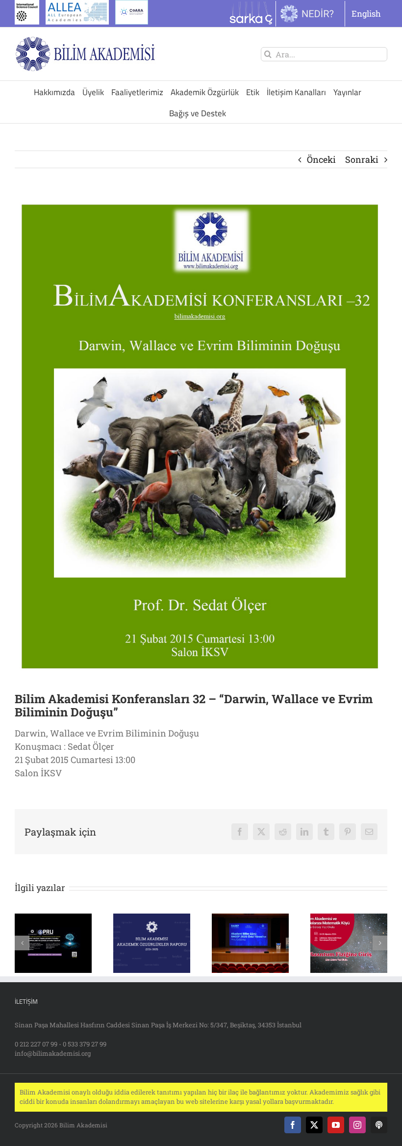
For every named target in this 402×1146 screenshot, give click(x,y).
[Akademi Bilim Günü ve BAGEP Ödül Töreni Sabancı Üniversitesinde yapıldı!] (250, 919)
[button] (22, 943)
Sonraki (361, 159)
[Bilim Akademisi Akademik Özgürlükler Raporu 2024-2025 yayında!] (151, 919)
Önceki (321, 159)
